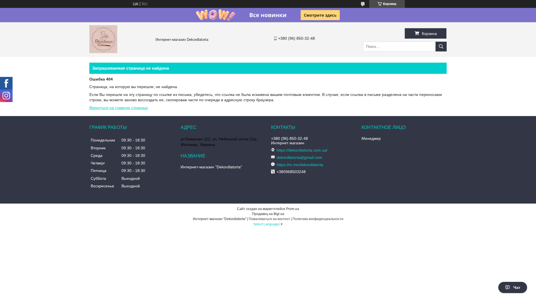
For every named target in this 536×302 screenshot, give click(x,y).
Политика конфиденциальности (318, 219)
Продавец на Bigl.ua (268, 214)
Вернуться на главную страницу (118, 107)
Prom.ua (292, 209)
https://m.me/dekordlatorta (300, 164)
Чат (516, 287)
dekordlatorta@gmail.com (299, 157)
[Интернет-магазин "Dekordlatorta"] (103, 51)
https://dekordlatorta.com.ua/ (302, 150)
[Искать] (441, 46)
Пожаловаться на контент (269, 219)
